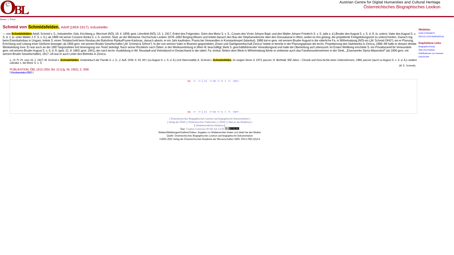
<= (194, 81)
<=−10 (212, 81)
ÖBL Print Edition (427, 50)
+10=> (236, 81)
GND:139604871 (427, 33)
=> (199, 81)
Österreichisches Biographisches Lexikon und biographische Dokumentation (210, 118)
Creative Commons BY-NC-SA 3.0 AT (205, 129)
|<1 (205, 81)
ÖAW (222, 122)
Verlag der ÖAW (177, 122)
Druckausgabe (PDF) (21, 72)
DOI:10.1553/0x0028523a (431, 36)
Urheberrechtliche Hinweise (210, 125)
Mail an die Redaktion (240, 122)
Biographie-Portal (427, 47)
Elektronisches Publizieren (202, 122)
